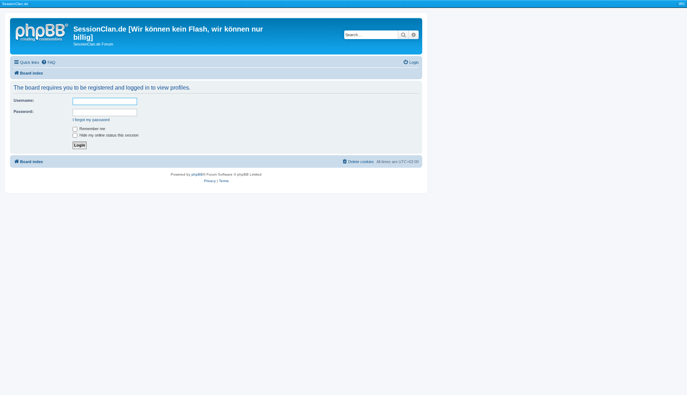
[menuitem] (48, 62)
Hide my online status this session (108, 135)
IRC (682, 4)
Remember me (91, 129)
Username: (24, 100)
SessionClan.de (15, 4)
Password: (24, 111)
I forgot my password (91, 120)
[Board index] (42, 31)
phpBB (197, 174)
